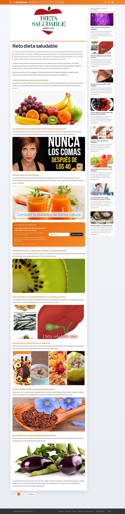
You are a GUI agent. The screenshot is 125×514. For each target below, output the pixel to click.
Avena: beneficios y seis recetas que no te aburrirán (31, 343)
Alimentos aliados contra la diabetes (25, 175)
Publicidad (81, 511)
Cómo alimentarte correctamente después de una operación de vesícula (38, 297)
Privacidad (68, 511)
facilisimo (21, 2)
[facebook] (105, 2)
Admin (109, 511)
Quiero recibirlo (77, 234)
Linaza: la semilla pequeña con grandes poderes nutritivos (33, 389)
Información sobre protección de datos (25, 244)
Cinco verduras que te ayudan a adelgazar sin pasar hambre (34, 435)
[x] (109, 2)
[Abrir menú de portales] (10, 2)
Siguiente (31, 494)
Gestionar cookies (100, 511)
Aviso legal (61, 511)
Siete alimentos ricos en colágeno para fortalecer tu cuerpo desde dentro (39, 251)
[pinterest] (112, 2)
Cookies (74, 511)
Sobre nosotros (89, 511)
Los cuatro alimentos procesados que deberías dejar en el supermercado (39, 129)
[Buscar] (62, 2)
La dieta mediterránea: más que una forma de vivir (30, 80)
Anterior (13, 494)
